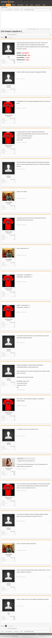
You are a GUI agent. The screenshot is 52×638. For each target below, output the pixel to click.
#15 (50, 468)
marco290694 (8, 202)
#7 (50, 224)
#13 (50, 405)
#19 (50, 576)
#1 (50, 62)
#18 (50, 550)
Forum (8, 4)
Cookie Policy (49, 635)
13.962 (14, 617)
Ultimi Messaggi (4, 7)
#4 (50, 142)
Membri (13, 4)
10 (14, 206)
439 (14, 474)
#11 (50, 342)
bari (14, 122)
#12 (50, 389)
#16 (50, 490)
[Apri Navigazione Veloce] (50, 9)
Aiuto (27, 4)
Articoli (44, 4)
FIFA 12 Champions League (10, 32)
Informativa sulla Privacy (43, 635)
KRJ (18, 32)
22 (14, 90)
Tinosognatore (8, 468)
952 (14, 619)
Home (3, 4)
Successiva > (11, 37)
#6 (50, 198)
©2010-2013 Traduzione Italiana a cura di (9, 636)
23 (14, 119)
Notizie (31, 4)
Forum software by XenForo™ (9, 635)
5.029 (14, 472)
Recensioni (38, 4)
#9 (50, 281)
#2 (50, 78)
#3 (50, 108)
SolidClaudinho (8, 115)
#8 (50, 255)
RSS (50, 634)
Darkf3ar (9, 85)
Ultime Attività (20, 4)
